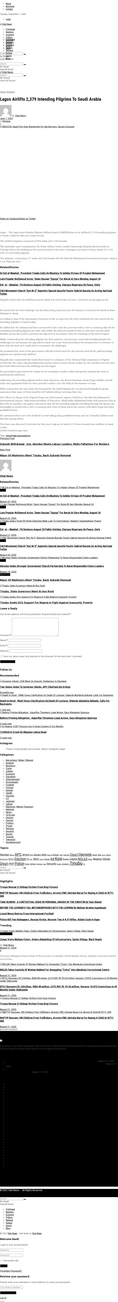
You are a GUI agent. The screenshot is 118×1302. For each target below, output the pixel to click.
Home (3, 92)
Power (9, 826)
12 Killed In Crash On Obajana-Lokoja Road (23, 732)
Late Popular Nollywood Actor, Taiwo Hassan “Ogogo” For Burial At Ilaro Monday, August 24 (50, 279)
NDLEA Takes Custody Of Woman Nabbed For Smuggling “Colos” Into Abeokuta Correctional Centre (54, 969)
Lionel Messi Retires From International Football (27, 913)
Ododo (106, 859)
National (9, 50)
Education (11, 776)
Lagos (19, 435)
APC (18, 854)
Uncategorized (13, 842)
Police (19, 863)
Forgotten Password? (11, 1271)
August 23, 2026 (8, 518)
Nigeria (97, 859)
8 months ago (7, 692)
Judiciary (10, 801)
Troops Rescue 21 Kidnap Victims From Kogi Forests (29, 887)
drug (103, 855)
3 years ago (6, 723)
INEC (36, 859)
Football (10, 785)
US (84, 864)
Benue (49, 855)
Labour (9, 804)
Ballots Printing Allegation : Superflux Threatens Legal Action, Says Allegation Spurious (48, 718)
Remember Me (10, 1260)
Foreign (9, 787)
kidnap (47, 859)
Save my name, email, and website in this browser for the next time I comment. (42, 656)
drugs (108, 855)
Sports (9, 56)
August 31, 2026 (8, 948)
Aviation (10, 763)
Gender (9, 790)
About (8, 3)
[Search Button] (25, 54)
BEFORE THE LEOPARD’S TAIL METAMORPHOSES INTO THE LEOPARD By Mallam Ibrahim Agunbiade (53, 907)
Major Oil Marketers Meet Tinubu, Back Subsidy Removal (35, 580)
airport (9, 435)
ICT (7, 798)
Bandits (37, 855)
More (8, 58)
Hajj (14, 435)
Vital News (20, 115)
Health (9, 793)
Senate (59, 864)
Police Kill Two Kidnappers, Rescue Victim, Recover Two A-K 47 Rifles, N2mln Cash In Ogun (50, 919)
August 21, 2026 (8, 535)
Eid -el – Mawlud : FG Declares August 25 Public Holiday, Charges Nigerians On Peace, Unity (50, 284)
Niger (90, 859)
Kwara (66, 859)
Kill (52, 859)
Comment (5, 635)
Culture (9, 771)
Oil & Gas (10, 815)
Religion (11, 92)
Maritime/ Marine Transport (19, 806)
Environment (12, 782)
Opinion (9, 53)
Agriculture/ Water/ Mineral (19, 760)
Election (20, 859)
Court (74, 854)
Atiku (31, 855)
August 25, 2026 (8, 501)
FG (27, 859)
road (44, 864)
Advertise (10, 6)
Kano (41, 859)
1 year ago (5, 709)
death (94, 855)
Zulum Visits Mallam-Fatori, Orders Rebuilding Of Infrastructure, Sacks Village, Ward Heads (51, 939)
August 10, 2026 (8, 571)
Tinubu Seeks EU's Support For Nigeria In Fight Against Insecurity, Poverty (46, 602)
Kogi (58, 858)
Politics (9, 37)
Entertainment (13, 779)
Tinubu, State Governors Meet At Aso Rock (27, 591)
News (3, 490)
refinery (33, 864)
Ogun (4, 863)
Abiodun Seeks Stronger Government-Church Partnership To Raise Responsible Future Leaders (52, 566)
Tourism (10, 836)
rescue (39, 864)
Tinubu (76, 863)
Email (3, 645)
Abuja (12, 855)
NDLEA (82, 859)
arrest (25, 854)
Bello (44, 854)
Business (10, 32)
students (65, 864)
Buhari (56, 855)
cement (66, 855)
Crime (9, 768)
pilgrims (26, 435)
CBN (61, 855)
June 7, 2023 (6, 118)
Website (4, 651)
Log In (3, 1298)
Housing (10, 795)
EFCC (11, 859)
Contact (9, 9)
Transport (10, 839)
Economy (10, 34)
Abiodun (4, 854)
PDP (11, 863)
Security (10, 831)
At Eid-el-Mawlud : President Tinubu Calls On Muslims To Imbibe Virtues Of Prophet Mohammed (52, 273)
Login (8, 19)
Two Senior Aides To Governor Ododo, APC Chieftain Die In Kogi (35, 687)
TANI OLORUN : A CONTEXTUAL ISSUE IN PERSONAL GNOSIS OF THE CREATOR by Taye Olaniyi (51, 902)
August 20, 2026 (8, 555)
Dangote (85, 854)
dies (99, 855)
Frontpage (10, 29)
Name (3, 640)
